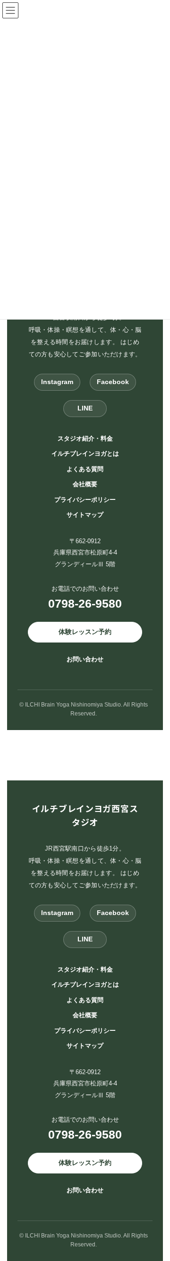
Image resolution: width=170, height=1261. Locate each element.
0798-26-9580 (85, 603)
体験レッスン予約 (85, 631)
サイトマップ (85, 514)
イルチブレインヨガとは (85, 453)
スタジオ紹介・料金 (85, 438)
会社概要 (85, 484)
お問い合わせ (85, 658)
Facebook (113, 382)
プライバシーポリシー (85, 499)
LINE (85, 408)
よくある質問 (85, 468)
